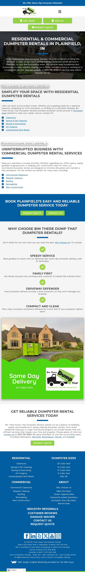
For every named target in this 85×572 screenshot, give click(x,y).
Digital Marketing (39, 562)
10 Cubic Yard (63, 470)
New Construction (14, 187)
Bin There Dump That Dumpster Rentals (28, 59)
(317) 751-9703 (62, 544)
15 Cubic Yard (63, 467)
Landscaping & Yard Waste (21, 476)
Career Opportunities (64, 494)
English (13, 570)
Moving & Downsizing (16, 124)
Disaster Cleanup (14, 178)
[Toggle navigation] (59, 12)
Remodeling (11, 184)
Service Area (64, 503)
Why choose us (62, 242)
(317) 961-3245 (50, 552)
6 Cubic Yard (64, 473)
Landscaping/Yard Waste (18, 130)
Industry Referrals (42, 509)
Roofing (9, 181)
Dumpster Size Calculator (63, 500)
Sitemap (67, 557)
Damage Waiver (42, 517)
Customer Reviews (42, 513)
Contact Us (55, 213)
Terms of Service (47, 557)
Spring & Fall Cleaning (16, 120)
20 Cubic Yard (63, 464)
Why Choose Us (63, 488)
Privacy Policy (35, 557)
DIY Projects (11, 127)
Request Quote (32, 213)
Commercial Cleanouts (17, 175)
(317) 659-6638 (50, 550)
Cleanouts (11, 117)
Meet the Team (64, 491)
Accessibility (58, 557)
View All (64, 476)
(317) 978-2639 (64, 547)
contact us (9, 434)
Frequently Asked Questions (63, 497)
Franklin (71, 437)
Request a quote (33, 70)
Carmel (58, 437)
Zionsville (36, 437)
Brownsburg (47, 437)
